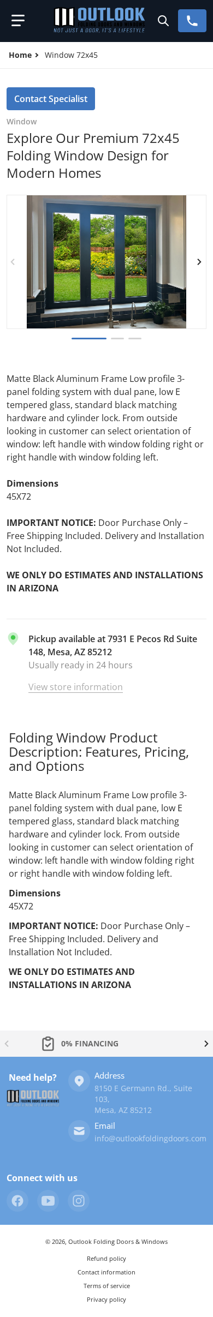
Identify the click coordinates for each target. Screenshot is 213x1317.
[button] (18, 21)
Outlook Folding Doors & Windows (118, 1241)
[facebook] (17, 1201)
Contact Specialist (50, 99)
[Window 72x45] (134, 338)
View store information (75, 687)
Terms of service (107, 1286)
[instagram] (79, 1201)
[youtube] (48, 1201)
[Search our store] (163, 21)
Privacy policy (106, 1299)
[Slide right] (200, 262)
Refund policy (106, 1258)
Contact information (106, 1272)
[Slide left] (13, 262)
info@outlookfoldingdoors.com (150, 1138)
